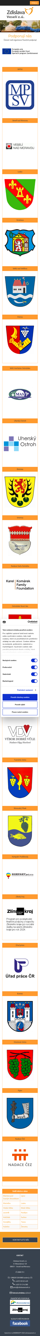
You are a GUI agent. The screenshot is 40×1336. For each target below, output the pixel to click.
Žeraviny (24, 1226)
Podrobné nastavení (25, 690)
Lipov (23, 1195)
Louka (23, 1203)
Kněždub (6, 1217)
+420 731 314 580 (21, 1284)
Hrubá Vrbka (8, 1208)
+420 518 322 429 (21, 1281)
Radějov (24, 1212)
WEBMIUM (16, 1333)
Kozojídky (7, 1222)
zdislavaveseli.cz (30, 1333)
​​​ (20, 194)
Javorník (6, 1212)
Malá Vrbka (25, 1208)
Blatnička (7, 1203)
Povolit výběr (20, 705)
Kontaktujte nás (21, 1239)
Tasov (23, 1222)
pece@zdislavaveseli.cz (21, 1287)
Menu (34, 2)
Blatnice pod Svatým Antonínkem (11, 1197)
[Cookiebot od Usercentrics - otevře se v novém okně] (28, 622)
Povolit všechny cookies (20, 697)
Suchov (23, 1217)
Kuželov (6, 1226)
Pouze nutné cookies (20, 712)
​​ (20, 782)
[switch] (34, 667)
